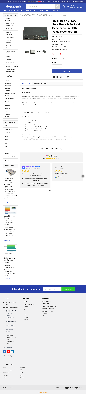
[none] (35, 33)
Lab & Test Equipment (8, 84)
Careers (28, 10)
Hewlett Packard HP (10, 129)
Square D (7, 132)
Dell (6, 146)
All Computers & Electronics (11, 24)
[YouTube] (39, 2)
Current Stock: (58, 58)
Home (4, 10)
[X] (64, 76)
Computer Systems (9, 41)
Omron (6, 136)
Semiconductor (9, 98)
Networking (9, 56)
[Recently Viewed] (64, 7)
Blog (47, 10)
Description (26, 83)
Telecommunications (12, 66)
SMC (6, 126)
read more (7, 203)
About (41, 10)
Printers (8, 59)
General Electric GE (10, 157)
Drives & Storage (8, 47)
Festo (6, 150)
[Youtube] (8, 351)
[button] (19, 176)
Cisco (6, 139)
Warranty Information (41, 83)
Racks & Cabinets (11, 63)
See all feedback (31, 1)
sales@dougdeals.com (12, 307)
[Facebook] (53, 76)
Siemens (7, 143)
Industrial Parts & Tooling (10, 94)
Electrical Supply (9, 102)
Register (72, 7)
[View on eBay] (56, 167)
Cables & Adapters (9, 33)
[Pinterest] (67, 76)
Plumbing (7, 105)
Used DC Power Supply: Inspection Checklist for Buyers (9, 220)
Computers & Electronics (8, 19)
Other (7, 80)
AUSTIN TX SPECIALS (8, 115)
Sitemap (26, 319)
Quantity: (55, 62)
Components (10, 37)
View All (7, 160)
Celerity (7, 153)
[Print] (60, 76)
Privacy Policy (8, 356)
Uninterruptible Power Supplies (10, 70)
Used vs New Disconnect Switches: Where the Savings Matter (10, 258)
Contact (55, 10)
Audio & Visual (10, 29)
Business (7, 108)
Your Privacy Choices (43, 392)
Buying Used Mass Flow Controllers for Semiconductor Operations (10, 182)
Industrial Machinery (7, 89)
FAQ (35, 10)
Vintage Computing (9, 75)
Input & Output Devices (10, 52)
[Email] (57, 76)
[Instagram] (41, 2)
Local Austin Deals (15, 10)
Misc (6, 111)
